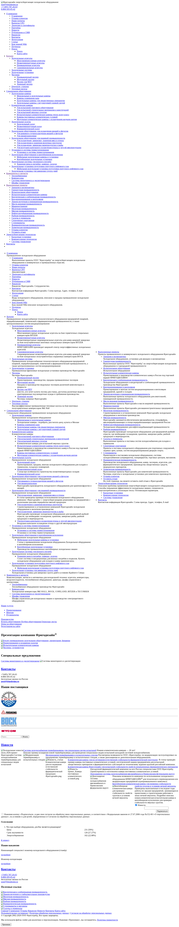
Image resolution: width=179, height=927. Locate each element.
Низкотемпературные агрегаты (31, 63)
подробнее (5, 855)
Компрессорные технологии (24, 239)
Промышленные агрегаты (28, 65)
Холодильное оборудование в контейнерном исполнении (37, 154)
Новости (15, 30)
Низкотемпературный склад (29, 126)
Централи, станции (20, 86)
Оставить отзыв (19, 232)
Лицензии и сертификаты (23, 25)
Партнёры (16, 28)
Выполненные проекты (16, 185)
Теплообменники (19, 176)
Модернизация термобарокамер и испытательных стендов (72, 755)
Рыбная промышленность (23, 216)
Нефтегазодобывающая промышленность (30, 213)
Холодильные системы (22, 70)
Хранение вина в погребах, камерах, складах (37, 164)
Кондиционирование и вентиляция (27, 199)
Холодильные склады (21, 122)
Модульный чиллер (25, 79)
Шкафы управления (20, 183)
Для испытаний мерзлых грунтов (32, 112)
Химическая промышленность (25, 227)
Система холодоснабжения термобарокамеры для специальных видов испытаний (59, 750)
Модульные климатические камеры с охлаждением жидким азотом (47, 119)
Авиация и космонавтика (23, 187)
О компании (11, 14)
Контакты (16, 37)
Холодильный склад (26, 124)
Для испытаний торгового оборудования (35, 108)
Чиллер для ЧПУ (24, 82)
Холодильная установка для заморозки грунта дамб (35, 171)
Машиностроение (19, 206)
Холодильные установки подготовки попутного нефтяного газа (40, 166)
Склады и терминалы (21, 218)
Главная (4, 911)
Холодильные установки (23, 72)
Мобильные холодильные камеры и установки (37, 157)
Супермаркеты (18, 223)
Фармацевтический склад (28, 129)
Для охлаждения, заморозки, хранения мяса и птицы (40, 140)
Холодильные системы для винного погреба (31, 162)
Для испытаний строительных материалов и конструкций (43, 110)
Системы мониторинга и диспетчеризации (31, 180)
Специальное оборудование (18, 91)
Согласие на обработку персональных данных (91, 913)
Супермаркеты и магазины (15, 906)
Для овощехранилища (26, 136)
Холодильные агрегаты (22, 58)
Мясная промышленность (23, 211)
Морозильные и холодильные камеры (33, 96)
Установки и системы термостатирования (30, 150)
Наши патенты (18, 21)
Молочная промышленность (24, 209)
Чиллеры (16, 75)
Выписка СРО (18, 23)
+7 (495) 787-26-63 (9, 7)
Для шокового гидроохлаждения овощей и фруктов (40, 133)
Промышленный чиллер (28, 77)
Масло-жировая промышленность (27, 204)
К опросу (5, 840)
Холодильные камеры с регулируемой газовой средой (41, 103)
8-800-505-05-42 (8, 9)
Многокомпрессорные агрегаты (31, 61)
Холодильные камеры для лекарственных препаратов (41, 100)
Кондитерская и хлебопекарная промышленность (34, 197)
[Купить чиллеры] (12, 647)
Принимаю (6, 925)
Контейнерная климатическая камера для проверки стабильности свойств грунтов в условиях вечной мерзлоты (144, 785)
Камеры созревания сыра (28, 98)
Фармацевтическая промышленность (28, 225)
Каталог (9, 56)
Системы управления (21, 241)
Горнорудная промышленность (25, 190)
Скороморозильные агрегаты (30, 68)
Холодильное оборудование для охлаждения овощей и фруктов (40, 131)
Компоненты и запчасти (17, 173)
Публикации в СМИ (21, 32)
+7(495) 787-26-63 (9, 875)
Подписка (16, 46)
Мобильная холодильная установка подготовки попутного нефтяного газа (50, 169)
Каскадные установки (21, 237)
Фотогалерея (17, 39)
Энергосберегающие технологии (21, 234)
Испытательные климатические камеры (29, 194)
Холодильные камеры (21, 93)
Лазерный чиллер (24, 84)
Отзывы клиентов (20, 18)
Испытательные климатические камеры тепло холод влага (43, 115)
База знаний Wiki (19, 44)
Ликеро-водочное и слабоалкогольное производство (26, 894)
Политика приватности (107, 920)
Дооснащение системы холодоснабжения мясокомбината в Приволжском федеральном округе (132, 774)
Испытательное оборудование (25, 192)
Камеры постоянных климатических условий (37, 117)
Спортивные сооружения (23, 220)
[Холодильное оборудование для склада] (19, 643)
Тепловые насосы (19, 89)
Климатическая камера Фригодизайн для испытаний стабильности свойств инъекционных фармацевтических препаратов (123, 767)
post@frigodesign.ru (9, 4)
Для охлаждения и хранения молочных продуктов (39, 143)
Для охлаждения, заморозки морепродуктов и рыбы (40, 145)
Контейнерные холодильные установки (34, 159)
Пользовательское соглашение (14, 913)
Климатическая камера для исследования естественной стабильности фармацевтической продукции (113, 760)
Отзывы (23, 911)
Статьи (15, 42)
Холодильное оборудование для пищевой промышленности (38, 138)
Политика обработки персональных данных (49, 913)
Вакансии (16, 35)
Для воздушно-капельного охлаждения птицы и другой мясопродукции (49, 147)
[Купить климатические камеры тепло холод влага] (20, 645)
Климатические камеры (22, 105)
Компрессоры (18, 178)
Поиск (14, 49)
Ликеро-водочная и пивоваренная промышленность (35, 201)
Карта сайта (22, 53)
